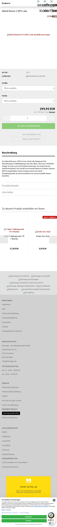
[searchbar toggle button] (40, 3)
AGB (3, 309)
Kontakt (5, 327)
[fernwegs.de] (5, 3)
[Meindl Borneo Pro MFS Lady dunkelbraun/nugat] (28, 35)
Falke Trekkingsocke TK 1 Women (14, 237)
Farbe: (4, 96)
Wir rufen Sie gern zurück (11, 401)
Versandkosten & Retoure (12, 331)
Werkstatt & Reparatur (10, 387)
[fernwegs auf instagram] (28, 280)
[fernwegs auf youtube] (40, 276)
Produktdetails (10, 185)
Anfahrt (5, 396)
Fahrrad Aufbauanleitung (11, 392)
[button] (6, 118)
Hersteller (7, 192)
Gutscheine (6, 322)
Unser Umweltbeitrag (10, 405)
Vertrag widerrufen (11, 413)
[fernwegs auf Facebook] (18, 276)
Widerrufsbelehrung (9, 318)
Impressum (6, 304)
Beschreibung (9, 152)
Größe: (5, 83)
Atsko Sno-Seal (42, 236)
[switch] (51, 523)
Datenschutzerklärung (10, 313)
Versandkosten (9, 458)
